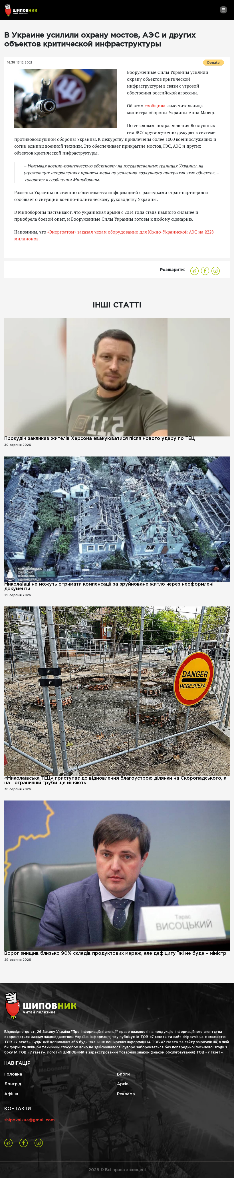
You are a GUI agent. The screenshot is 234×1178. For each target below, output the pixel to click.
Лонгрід (12, 1084)
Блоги (123, 1074)
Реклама (126, 1094)
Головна (13, 1074)
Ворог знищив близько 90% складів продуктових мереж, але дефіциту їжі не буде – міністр (115, 953)
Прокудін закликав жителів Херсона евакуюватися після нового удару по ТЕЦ (99, 438)
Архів (122, 1084)
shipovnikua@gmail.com (29, 1120)
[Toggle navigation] (223, 10)
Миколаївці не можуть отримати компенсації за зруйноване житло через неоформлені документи (108, 586)
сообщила (155, 105)
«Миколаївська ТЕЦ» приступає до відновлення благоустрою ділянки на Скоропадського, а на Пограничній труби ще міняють (115, 780)
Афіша (11, 1094)
